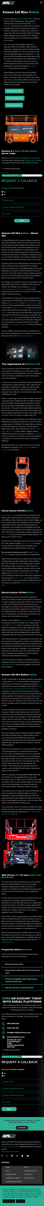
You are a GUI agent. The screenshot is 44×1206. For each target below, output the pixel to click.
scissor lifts (37, 434)
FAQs (7, 1171)
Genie (29, 543)
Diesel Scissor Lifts (14, 303)
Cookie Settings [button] (9, 1201)
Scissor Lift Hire (13, 1147)
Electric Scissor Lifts (31, 303)
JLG (32, 543)
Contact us (28, 1174)
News (8, 1167)
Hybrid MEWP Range (9, 665)
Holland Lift (13, 625)
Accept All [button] (20, 1201)
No (4, 194)
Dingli (3, 625)
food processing (16, 289)
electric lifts (6, 534)
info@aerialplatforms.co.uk (19, 1032)
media (25, 289)
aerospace (32, 287)
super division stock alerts (17, 324)
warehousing (6, 289)
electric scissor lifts (26, 620)
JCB (40, 623)
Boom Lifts (12, 431)
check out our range (20, 578)
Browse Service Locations (10, 1151)
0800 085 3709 (13, 1023)
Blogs (26, 1167)
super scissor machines (9, 317)
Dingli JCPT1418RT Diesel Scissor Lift (24, 573)
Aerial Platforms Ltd (15, 1042)
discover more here (26, 336)
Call (35, 54)
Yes (4, 192)
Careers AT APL (11, 1174)
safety (15, 682)
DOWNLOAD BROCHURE (13, 1181)
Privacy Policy (29, 1178)
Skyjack (23, 543)
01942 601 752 (13, 1028)
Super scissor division (19, 308)
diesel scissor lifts (25, 447)
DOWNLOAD (22, 1127)
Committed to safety (13, 1178)
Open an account (30, 1171)
